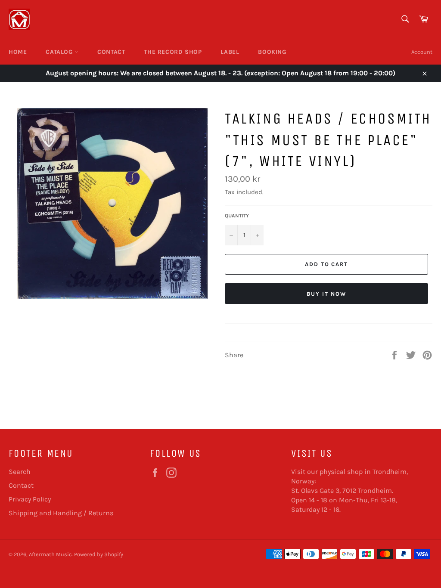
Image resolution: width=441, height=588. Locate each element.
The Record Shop (173, 52)
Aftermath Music (50, 554)
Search (20, 471)
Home (18, 52)
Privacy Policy (30, 499)
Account (421, 52)
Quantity (237, 216)
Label (229, 52)
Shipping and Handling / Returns (61, 513)
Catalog (60, 52)
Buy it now (326, 294)
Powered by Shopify (98, 554)
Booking (272, 52)
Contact (111, 52)
